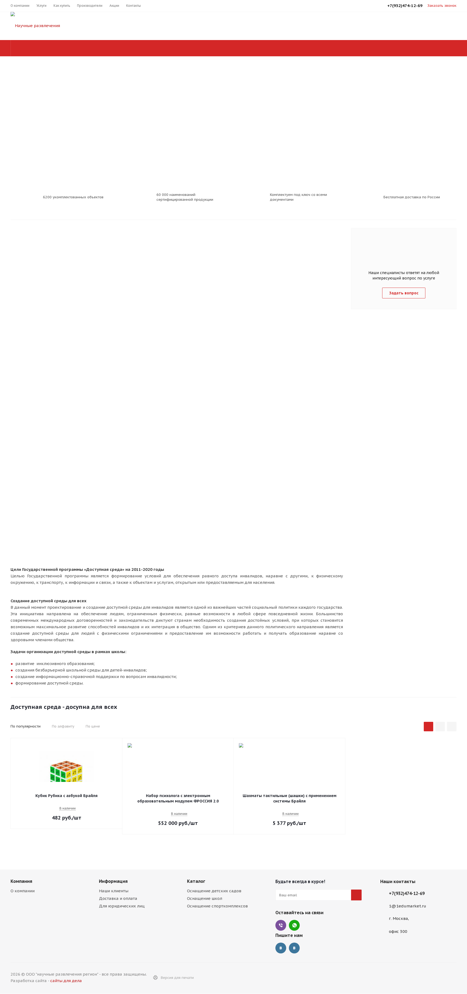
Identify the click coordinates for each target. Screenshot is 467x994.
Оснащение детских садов (214, 890)
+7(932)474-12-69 (407, 893)
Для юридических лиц (122, 906)
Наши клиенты (113, 890)
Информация (113, 881)
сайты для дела (66, 980)
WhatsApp (294, 925)
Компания (21, 881)
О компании (23, 890)
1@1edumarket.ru (407, 906)
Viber (280, 925)
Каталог (196, 881)
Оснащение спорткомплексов (217, 906)
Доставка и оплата (118, 898)
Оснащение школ (204, 898)
